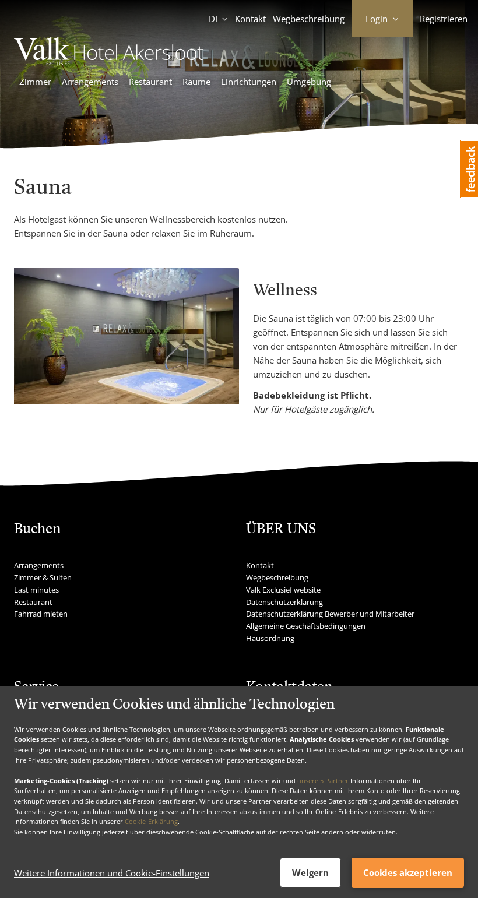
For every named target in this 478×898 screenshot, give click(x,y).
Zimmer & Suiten (43, 577)
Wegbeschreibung (309, 18)
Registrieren (444, 18)
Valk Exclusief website (283, 589)
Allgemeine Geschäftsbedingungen (305, 626)
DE (214, 18)
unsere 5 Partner (323, 780)
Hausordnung (270, 638)
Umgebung (309, 81)
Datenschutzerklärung (284, 602)
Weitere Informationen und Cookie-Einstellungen (111, 873)
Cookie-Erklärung (151, 821)
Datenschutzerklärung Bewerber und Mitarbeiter (330, 613)
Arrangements (90, 81)
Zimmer (35, 81)
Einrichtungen (248, 81)
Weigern (310, 872)
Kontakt (250, 18)
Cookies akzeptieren (407, 872)
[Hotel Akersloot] (115, 62)
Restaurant (150, 81)
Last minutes (36, 589)
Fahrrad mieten (41, 613)
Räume (196, 81)
